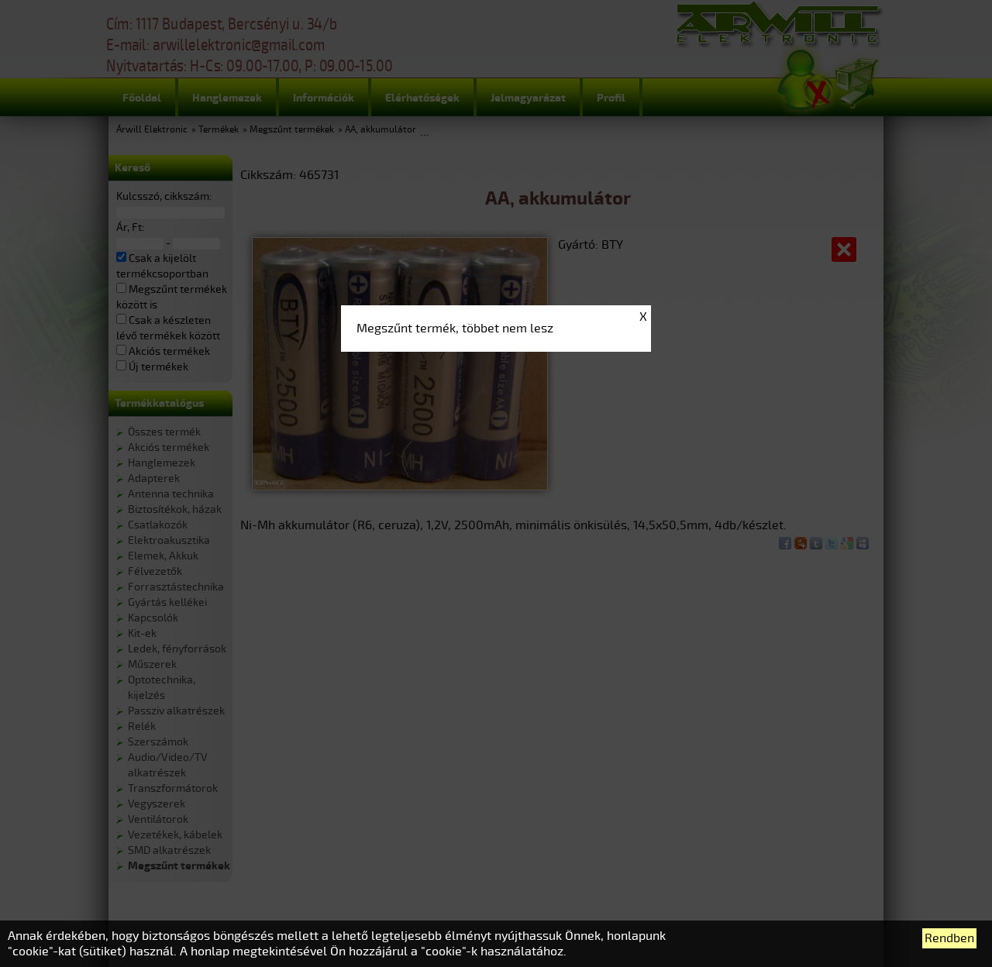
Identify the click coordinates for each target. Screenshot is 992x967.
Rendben (949, 938)
